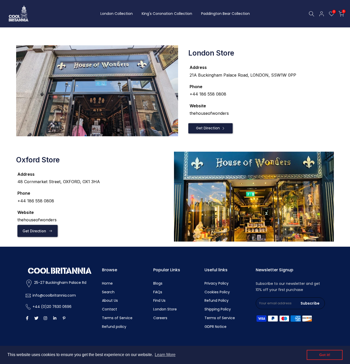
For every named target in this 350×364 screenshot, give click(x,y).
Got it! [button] (324, 355)
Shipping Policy (217, 309)
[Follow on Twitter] (36, 318)
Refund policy (114, 326)
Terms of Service (117, 317)
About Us (110, 300)
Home (107, 283)
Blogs (157, 283)
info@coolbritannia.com (54, 295)
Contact (109, 309)
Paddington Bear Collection (225, 13)
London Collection (116, 13)
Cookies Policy (217, 292)
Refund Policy (216, 300)
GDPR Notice (215, 326)
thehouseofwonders (209, 113)
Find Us (159, 300)
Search (108, 292)
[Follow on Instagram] (45, 318)
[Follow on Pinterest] (64, 318)
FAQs (157, 292)
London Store (165, 309)
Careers (160, 317)
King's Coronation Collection (167, 13)
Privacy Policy (216, 283)
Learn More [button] (165, 354)
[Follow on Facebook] (27, 318)
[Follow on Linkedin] (54, 318)
